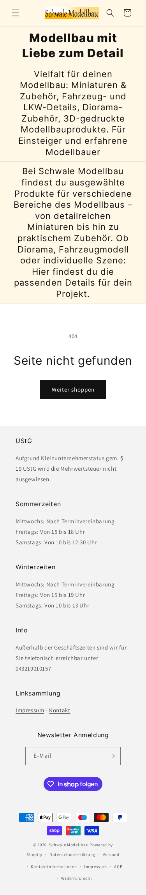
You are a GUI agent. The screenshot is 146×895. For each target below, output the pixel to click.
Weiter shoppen (73, 389)
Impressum (30, 710)
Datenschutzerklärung (72, 854)
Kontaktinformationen (54, 866)
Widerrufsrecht (76, 878)
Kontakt (59, 710)
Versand (111, 854)
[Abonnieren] (111, 756)
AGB (118, 866)
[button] (15, 12)
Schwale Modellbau (69, 844)
